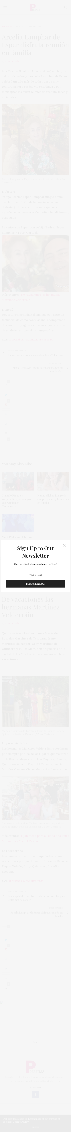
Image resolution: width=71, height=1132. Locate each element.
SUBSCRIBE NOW (35, 583)
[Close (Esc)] (64, 545)
